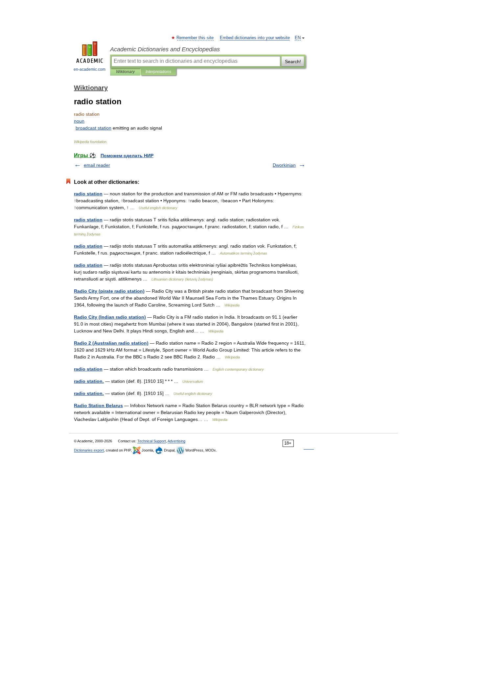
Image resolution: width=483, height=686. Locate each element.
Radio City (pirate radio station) (109, 291)
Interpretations (158, 71)
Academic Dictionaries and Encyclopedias (165, 49)
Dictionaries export (89, 450)
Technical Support (151, 441)
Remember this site (195, 38)
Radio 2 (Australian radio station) (111, 343)
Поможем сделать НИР (127, 155)
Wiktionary (125, 71)
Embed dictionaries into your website (255, 38)
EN (298, 38)
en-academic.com (89, 69)
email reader (97, 165)
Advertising (176, 441)
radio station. (89, 381)
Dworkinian (284, 165)
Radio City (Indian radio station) (110, 317)
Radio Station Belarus (98, 405)
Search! (293, 61)
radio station (88, 193)
